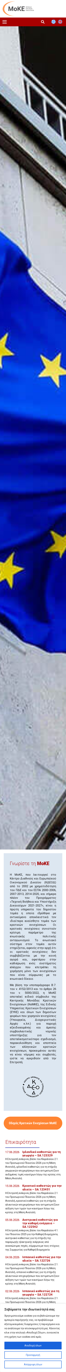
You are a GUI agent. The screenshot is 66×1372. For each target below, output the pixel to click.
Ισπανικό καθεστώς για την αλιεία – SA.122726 (41, 1258)
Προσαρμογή (33, 1355)
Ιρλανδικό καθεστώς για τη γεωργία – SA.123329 (41, 1153)
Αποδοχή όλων (33, 1345)
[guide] (33, 1123)
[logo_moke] (18, 9)
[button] (43, 22)
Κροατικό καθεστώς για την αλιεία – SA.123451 (42, 1187)
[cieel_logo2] (33, 1086)
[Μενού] (5, 22)
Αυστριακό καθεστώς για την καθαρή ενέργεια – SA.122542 (40, 1223)
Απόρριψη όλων (33, 1364)
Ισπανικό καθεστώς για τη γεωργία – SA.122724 (40, 1292)
